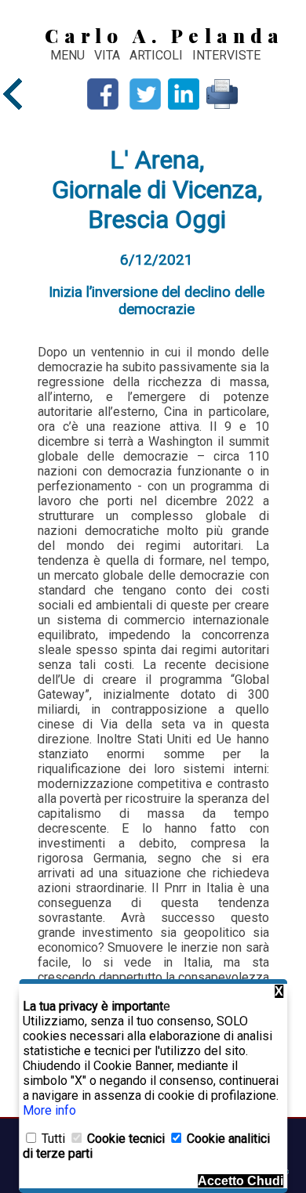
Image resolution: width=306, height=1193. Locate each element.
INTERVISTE (226, 55)
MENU (67, 55)
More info (49, 1110)
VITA (108, 55)
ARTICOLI (157, 55)
